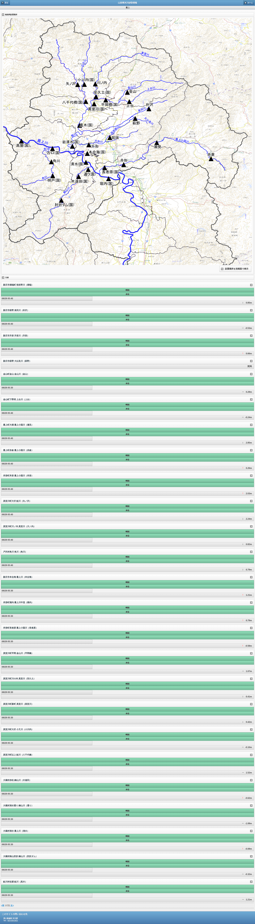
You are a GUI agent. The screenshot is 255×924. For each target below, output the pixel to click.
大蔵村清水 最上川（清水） (16, 831)
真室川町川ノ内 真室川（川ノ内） (19, 526)
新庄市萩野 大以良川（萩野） (17, 361)
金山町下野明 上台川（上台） (17, 399)
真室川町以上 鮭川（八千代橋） (18, 755)
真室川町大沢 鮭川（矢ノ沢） (17, 501)
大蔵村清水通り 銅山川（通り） (18, 805)
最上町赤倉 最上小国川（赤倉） (18, 450)
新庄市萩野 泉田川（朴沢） (16, 310)
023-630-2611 (13, 921)
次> (12, 905)
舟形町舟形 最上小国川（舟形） (18, 475)
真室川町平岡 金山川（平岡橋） (18, 653)
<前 (2, 905)
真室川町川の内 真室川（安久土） (19, 678)
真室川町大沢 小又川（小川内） (18, 729)
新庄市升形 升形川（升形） (16, 335)
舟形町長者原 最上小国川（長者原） (20, 628)
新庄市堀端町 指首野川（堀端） (18, 285)
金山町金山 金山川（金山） (16, 374)
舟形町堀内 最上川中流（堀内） (18, 602)
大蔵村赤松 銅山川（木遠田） (17, 780)
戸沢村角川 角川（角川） (15, 552)
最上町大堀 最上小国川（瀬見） (18, 425)
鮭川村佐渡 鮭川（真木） (15, 882)
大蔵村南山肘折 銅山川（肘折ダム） (20, 856)
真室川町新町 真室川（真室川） (18, 704)
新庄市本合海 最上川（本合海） (18, 577)
